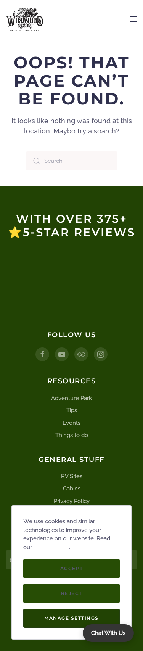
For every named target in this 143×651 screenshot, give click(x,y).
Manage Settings (71, 618)
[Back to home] (25, 19)
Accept (71, 568)
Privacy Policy (72, 501)
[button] (133, 19)
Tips (71, 410)
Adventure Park (71, 398)
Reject (71, 593)
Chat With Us (108, 633)
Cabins (71, 488)
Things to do (71, 435)
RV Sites (71, 476)
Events (71, 423)
